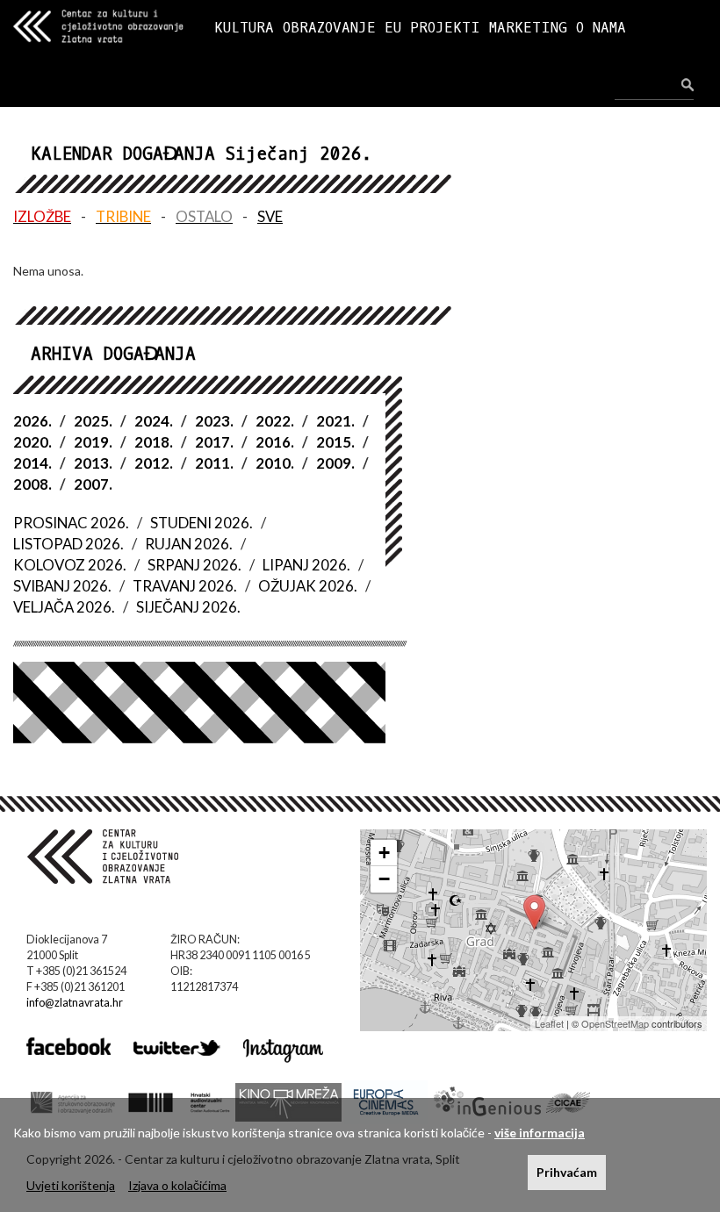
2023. (214, 421)
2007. (93, 484)
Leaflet (549, 1023)
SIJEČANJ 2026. (188, 607)
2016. (275, 442)
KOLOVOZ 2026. (69, 565)
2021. (335, 421)
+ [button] (384, 853)
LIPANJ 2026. (306, 565)
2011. (214, 463)
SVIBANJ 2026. (62, 586)
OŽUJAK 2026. (307, 586)
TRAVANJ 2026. (185, 586)
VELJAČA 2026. (64, 607)
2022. (275, 421)
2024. (153, 421)
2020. (32, 442)
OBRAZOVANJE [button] (329, 27)
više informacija (539, 1132)
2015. (335, 442)
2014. (32, 463)
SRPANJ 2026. (194, 565)
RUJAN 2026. (189, 543)
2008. (32, 484)
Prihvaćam (566, 1172)
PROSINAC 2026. (71, 522)
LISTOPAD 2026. (68, 543)
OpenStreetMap (615, 1023)
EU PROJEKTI (432, 27)
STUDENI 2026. (201, 522)
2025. (93, 421)
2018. (153, 442)
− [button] (384, 879)
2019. (93, 442)
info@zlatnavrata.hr (74, 1002)
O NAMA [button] (601, 27)
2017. (214, 442)
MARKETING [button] (528, 27)
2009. (335, 463)
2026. (32, 421)
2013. (93, 463)
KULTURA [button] (244, 27)
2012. (153, 463)
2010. (275, 463)
